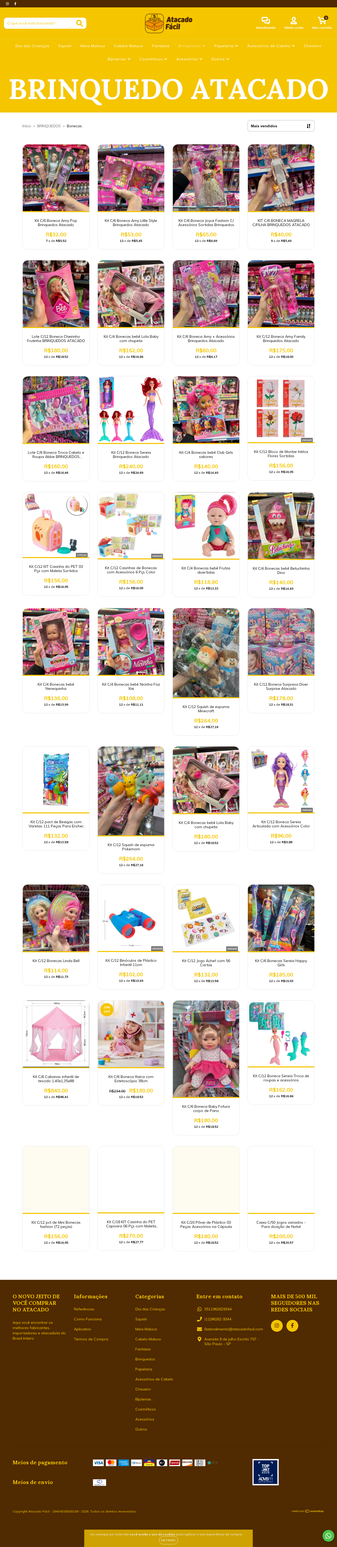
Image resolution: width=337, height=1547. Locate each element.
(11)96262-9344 (217, 1319)
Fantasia (161, 45)
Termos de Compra (91, 1339)
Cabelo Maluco (128, 45)
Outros (218, 59)
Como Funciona (88, 1319)
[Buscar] (79, 23)
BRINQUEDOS (49, 126)
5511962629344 (218, 1309)
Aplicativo (82, 1329)
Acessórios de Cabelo (269, 45)
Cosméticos (152, 59)
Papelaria (224, 45)
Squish (65, 45)
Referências (84, 1309)
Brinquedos (190, 45)
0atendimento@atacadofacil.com (233, 1329)
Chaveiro (312, 45)
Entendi (168, 1540)
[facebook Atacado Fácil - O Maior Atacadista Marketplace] (15, 3)
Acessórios (187, 59)
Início (26, 126)
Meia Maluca (93, 45)
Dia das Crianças (32, 45)
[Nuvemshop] (307, 1512)
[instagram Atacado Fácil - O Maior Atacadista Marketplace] (8, 3)
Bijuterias (117, 59)
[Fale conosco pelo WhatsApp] (328, 1536)
